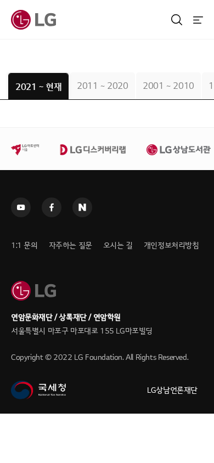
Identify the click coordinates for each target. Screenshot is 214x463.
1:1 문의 (24, 245)
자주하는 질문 (70, 245)
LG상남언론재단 (172, 390)
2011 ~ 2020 (102, 86)
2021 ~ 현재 (38, 87)
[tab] (38, 86)
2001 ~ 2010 (168, 86)
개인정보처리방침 (171, 245)
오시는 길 (118, 245)
